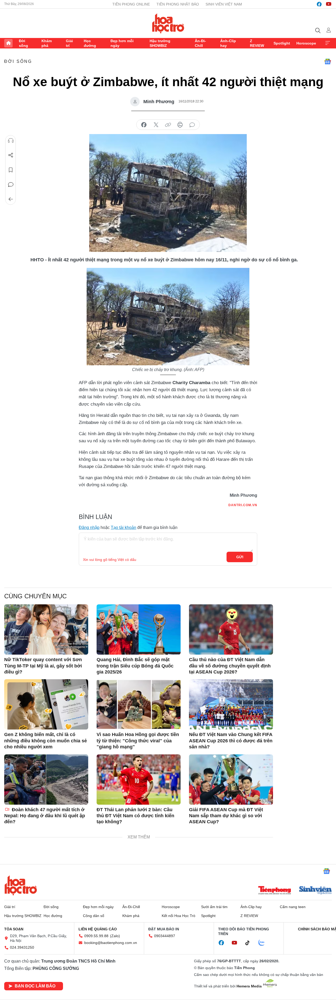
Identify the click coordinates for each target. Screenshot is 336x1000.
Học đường (90, 43)
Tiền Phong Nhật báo (177, 4)
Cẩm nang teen (293, 907)
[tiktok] (250, 943)
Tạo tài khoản (123, 527)
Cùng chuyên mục (35, 596)
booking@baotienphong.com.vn (110, 943)
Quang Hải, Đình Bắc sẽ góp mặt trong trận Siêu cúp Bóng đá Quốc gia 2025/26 (135, 666)
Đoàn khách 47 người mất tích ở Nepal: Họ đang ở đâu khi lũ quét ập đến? (44, 816)
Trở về (11, 199)
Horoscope (306, 43)
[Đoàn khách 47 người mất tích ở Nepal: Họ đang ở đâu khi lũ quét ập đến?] (46, 779)
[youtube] (329, 4)
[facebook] (319, 4)
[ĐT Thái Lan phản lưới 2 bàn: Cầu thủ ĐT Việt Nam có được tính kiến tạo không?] (139, 779)
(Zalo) (115, 936)
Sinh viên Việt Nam (224, 4)
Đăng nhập (89, 527)
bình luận (192, 125)
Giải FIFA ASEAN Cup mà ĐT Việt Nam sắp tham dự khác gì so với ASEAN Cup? (226, 816)
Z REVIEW (257, 43)
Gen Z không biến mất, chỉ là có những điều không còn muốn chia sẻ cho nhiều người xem (45, 740)
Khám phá (46, 43)
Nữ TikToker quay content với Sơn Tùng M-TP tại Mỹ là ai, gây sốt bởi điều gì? (43, 666)
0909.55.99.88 (96, 936)
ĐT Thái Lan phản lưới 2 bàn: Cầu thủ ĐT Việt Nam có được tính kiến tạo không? (135, 816)
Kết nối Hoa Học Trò (178, 916)
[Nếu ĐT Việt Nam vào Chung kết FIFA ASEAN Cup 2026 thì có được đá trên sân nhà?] (231, 704)
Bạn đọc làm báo (35, 986)
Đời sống (23, 43)
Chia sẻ (11, 155)
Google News (327, 61)
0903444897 (164, 936)
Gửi (239, 557)
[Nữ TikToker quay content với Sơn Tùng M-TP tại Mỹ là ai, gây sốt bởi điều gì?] (46, 629)
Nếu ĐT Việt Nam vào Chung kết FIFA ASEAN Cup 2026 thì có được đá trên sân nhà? (230, 740)
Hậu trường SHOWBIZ (160, 43)
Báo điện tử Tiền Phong (168, 23)
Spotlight (282, 43)
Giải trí (69, 43)
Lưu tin (11, 170)
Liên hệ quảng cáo (97, 929)
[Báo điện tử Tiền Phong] (274, 891)
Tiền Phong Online (131, 4)
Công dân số (93, 916)
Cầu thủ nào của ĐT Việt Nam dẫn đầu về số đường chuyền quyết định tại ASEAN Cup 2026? (230, 666)
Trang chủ (8, 43)
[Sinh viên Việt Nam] (315, 891)
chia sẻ (144, 125)
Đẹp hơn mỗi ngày (122, 43)
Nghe (11, 140)
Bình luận (11, 184)
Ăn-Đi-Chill (200, 43)
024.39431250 (22, 947)
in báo (180, 125)
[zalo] (264, 943)
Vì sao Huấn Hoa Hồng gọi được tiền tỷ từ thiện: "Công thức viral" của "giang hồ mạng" (138, 740)
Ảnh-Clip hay (228, 43)
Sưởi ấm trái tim (214, 907)
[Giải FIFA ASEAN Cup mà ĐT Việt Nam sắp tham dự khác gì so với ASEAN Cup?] (231, 779)
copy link (168, 125)
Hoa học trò (20, 885)
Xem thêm (327, 43)
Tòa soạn (13, 929)
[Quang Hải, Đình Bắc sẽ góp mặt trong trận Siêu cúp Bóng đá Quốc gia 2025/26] (139, 629)
